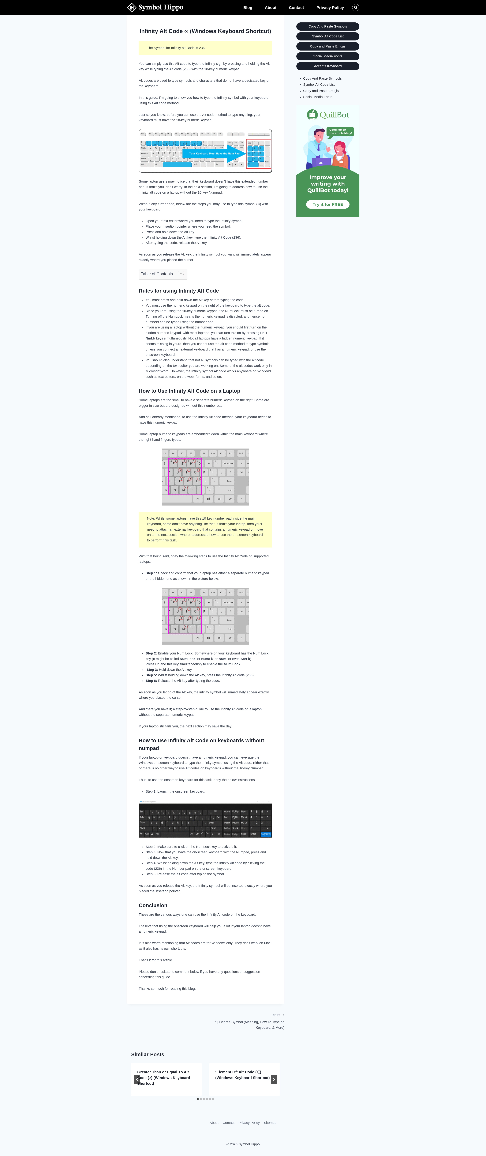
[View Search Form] (355, 7)
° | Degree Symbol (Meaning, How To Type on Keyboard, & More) (249, 1021)
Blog (247, 7)
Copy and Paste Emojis (328, 46)
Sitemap (270, 1123)
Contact (296, 7)
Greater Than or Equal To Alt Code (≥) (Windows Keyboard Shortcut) (163, 1078)
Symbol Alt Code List (328, 36)
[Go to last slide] (137, 1079)
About (270, 7)
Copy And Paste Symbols (327, 26)
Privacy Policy (330, 7)
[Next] (274, 1079)
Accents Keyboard (328, 66)
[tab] (198, 1099)
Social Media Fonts (327, 56)
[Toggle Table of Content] (179, 274)
